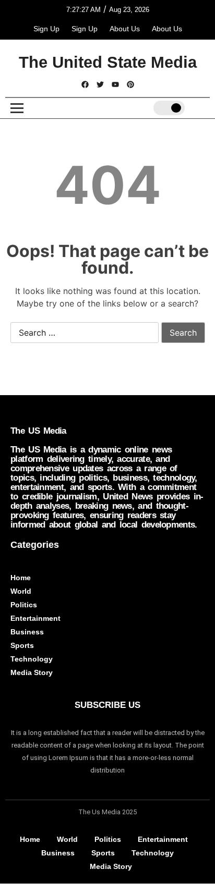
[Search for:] (84, 333)
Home (20, 577)
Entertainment (35, 618)
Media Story (31, 672)
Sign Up (46, 29)
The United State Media (108, 62)
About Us (125, 29)
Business (27, 632)
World (20, 591)
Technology (31, 659)
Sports (22, 645)
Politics (23, 605)
